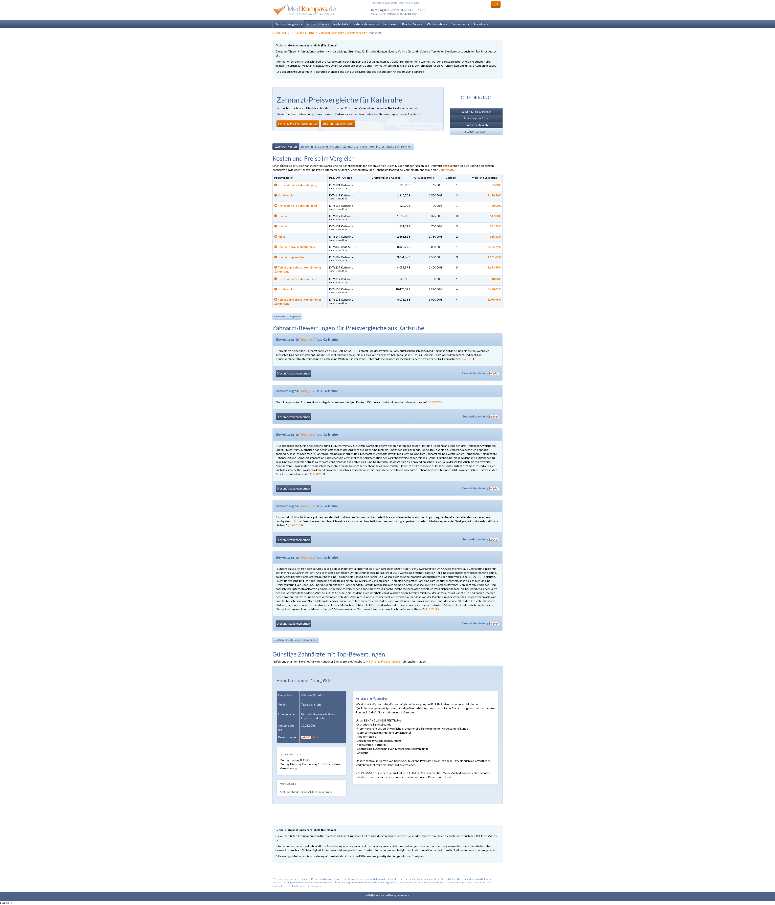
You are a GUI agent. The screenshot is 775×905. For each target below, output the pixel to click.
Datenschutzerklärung (384, 895)
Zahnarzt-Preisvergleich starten (298, 123)
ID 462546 (432, 609)
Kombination (286, 195)
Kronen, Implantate (290, 257)
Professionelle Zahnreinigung (394, 146)
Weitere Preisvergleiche (287, 316)
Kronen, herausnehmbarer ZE (296, 247)
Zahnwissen (459, 24)
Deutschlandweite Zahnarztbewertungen (296, 639)
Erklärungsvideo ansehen (338, 123)
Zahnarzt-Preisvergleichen (385, 661)
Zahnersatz (350, 146)
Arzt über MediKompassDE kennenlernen (306, 792)
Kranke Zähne (411, 24)
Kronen (282, 216)
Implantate (367, 146)
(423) (314, 737)
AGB (368, 895)
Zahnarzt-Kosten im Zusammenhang (342, 32)
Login (495, 4)
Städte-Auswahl (475, 131)
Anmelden (480, 24)
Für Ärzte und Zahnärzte (384, 2)
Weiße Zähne (436, 24)
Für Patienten (314, 885)
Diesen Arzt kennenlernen (293, 373)
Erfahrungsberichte (476, 118)
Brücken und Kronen (328, 146)
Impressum (403, 895)
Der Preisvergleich (287, 24)
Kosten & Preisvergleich (476, 111)
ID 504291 (317, 474)
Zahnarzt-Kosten (286, 146)
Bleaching (307, 146)
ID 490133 (295, 525)
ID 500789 (435, 402)
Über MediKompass (410, 2)
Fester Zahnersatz (364, 24)
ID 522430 (466, 359)
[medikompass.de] (308, 10)
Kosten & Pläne (316, 24)
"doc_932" (308, 339)
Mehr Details (288, 783)
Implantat (339, 24)
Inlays (281, 236)
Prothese (389, 24)
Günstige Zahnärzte (476, 125)
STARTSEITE (281, 32)
